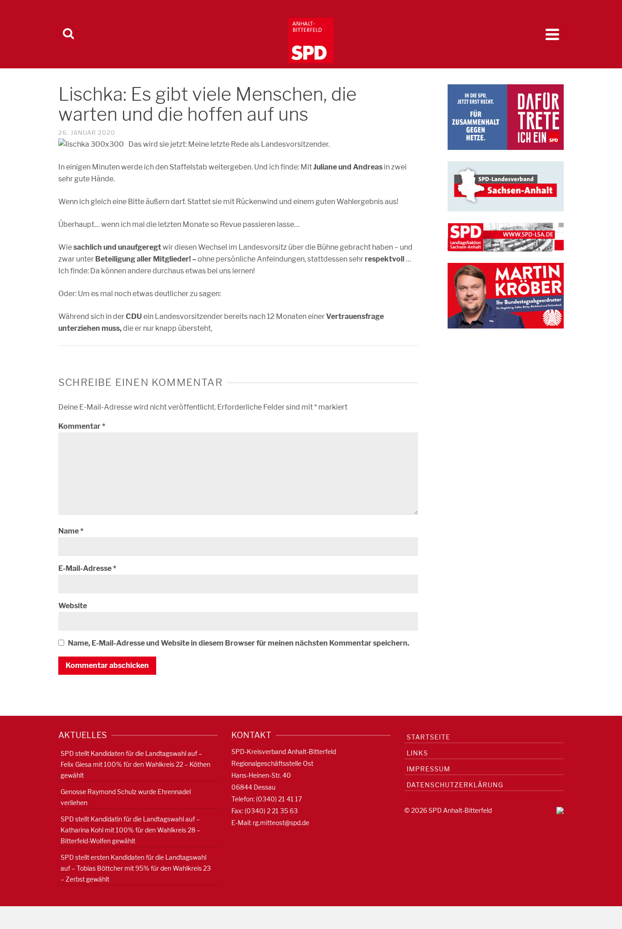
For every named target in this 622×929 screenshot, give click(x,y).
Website (72, 605)
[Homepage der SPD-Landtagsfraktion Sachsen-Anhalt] (506, 236)
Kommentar (81, 426)
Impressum (428, 769)
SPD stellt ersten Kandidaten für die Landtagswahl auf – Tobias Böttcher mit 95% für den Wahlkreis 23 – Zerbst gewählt (136, 868)
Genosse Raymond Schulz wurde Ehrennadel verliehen (126, 797)
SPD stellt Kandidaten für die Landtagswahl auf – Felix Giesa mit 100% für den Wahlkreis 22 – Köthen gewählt (135, 764)
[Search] (68, 34)
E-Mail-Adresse (87, 568)
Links (417, 753)
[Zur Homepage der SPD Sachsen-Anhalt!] (506, 185)
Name (70, 531)
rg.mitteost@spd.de (281, 822)
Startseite (428, 737)
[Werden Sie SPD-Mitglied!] (506, 116)
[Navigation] (552, 34)
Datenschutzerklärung (455, 785)
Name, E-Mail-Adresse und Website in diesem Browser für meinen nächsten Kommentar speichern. (238, 643)
